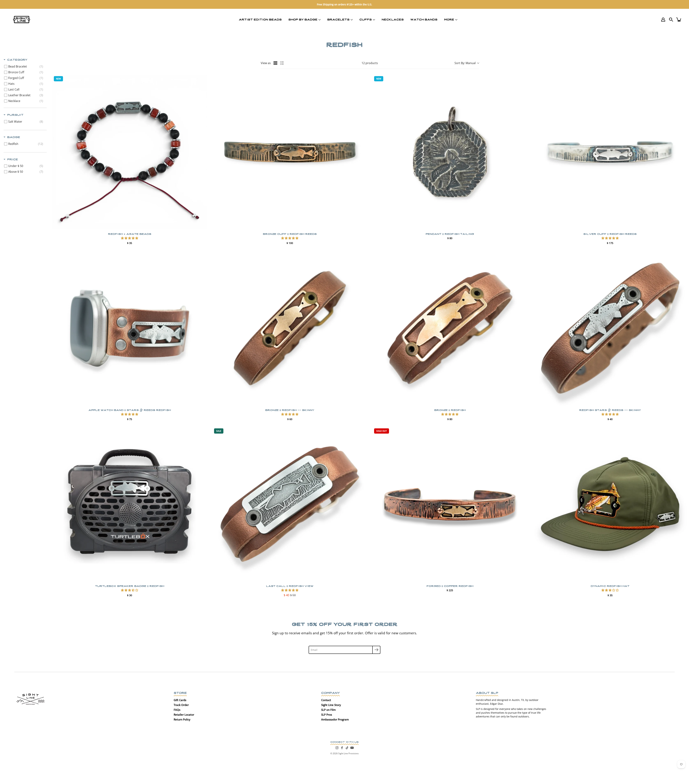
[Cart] (679, 19)
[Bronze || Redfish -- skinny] (290, 328)
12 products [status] (370, 63)
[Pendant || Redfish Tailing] (450, 152)
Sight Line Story (331, 705)
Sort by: (465, 63)
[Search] (671, 19)
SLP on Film (328, 709)
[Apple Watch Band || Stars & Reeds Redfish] (129, 328)
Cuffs (365, 19)
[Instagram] (337, 747)
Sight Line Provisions (348, 753)
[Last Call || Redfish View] (290, 504)
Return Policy (182, 719)
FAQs (177, 709)
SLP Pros (326, 714)
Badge (13, 137)
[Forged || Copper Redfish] (450, 504)
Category (17, 59)
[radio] (275, 63)
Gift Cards (180, 700)
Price (12, 159)
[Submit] (376, 650)
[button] (129, 238)
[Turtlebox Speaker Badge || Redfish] (129, 504)
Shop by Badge (302, 19)
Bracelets (338, 19)
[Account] (663, 19)
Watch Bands (423, 19)
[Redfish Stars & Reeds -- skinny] (610, 328)
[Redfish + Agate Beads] (129, 152)
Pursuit (15, 115)
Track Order (181, 705)
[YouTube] (352, 747)
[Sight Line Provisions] (21, 19)
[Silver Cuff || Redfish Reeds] (610, 152)
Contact (326, 700)
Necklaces (393, 19)
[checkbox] (24, 66)
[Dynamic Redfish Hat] (610, 504)
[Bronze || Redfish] (450, 328)
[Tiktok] (347, 747)
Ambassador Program (335, 719)
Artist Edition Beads (260, 19)
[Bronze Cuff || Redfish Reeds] (290, 152)
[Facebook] (342, 747)
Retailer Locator (184, 714)
